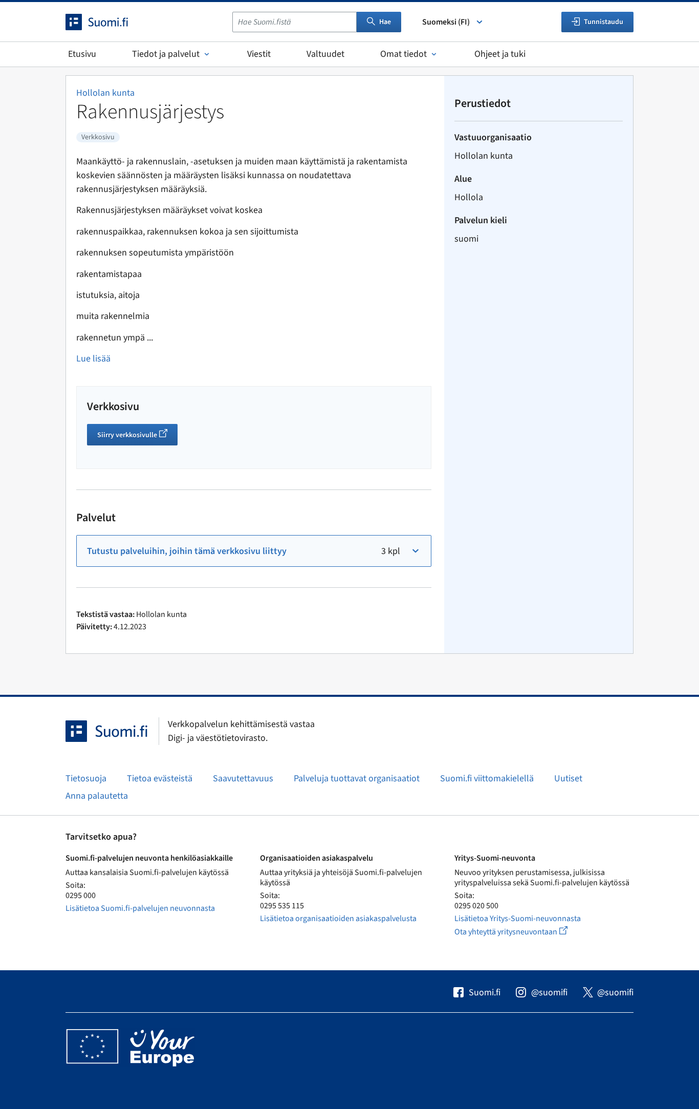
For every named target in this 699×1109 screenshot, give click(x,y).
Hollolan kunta (105, 93)
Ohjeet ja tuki (500, 54)
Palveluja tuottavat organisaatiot (357, 778)
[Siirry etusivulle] (105, 22)
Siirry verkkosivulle (137, 436)
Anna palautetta (96, 796)
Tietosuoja (85, 778)
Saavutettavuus (243, 778)
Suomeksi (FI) (446, 22)
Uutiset (568, 778)
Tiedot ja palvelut (166, 54)
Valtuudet (325, 54)
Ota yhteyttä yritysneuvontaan (522, 931)
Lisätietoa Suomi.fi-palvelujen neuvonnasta (140, 908)
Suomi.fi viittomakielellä (487, 778)
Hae (385, 22)
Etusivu (82, 54)
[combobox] (294, 22)
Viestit (259, 54)
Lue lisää (93, 358)
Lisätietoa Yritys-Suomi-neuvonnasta (517, 918)
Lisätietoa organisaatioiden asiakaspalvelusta (338, 918)
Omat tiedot (403, 54)
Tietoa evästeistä (159, 778)
